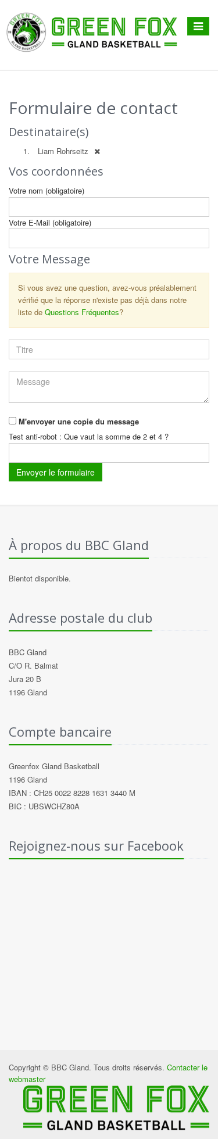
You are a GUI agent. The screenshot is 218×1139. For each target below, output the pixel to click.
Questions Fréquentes (82, 311)
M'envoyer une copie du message (79, 421)
